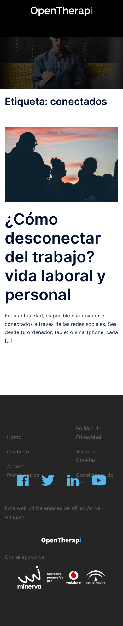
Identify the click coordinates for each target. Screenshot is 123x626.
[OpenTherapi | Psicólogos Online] (61, 11)
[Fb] (23, 483)
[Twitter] (48, 483)
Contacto (18, 451)
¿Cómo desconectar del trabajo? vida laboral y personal (55, 257)
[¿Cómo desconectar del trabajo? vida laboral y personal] (61, 164)
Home (14, 437)
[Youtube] (98, 483)
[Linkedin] (73, 483)
